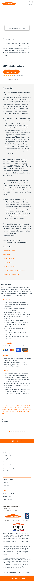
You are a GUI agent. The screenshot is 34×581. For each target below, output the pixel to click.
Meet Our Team (9, 250)
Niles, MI (3, 287)
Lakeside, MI (21, 295)
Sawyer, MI (4, 293)
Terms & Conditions (8, 493)
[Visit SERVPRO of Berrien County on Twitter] (17, 441)
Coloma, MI (4, 291)
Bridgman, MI (14, 289)
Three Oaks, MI (13, 293)
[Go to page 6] (19, 431)
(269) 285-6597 (11, 72)
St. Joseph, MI (23, 287)
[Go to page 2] (11, 431)
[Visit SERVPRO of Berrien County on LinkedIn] (13, 441)
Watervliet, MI (13, 291)
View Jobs (6, 254)
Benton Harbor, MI (12, 287)
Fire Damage (7, 453)
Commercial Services (11, 274)
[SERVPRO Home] (9, 3)
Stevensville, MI (23, 293)
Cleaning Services (9, 266)
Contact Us (6, 485)
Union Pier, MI (12, 295)
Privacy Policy (7, 496)
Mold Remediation (8, 456)
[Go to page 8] (23, 431)
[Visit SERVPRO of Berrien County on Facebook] (21, 441)
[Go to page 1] (9, 431)
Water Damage (7, 450)
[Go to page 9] (25, 431)
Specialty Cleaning (8, 468)
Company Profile (8, 479)
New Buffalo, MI (24, 289)
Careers (5, 482)
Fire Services (7, 262)
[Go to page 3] (13, 431)
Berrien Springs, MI (24, 291)
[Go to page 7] (21, 431)
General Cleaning (8, 471)
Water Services (8, 258)
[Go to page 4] (15, 431)
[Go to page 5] (17, 431)
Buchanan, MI (5, 289)
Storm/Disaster (7, 459)
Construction (6, 462)
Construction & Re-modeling (14, 270)
